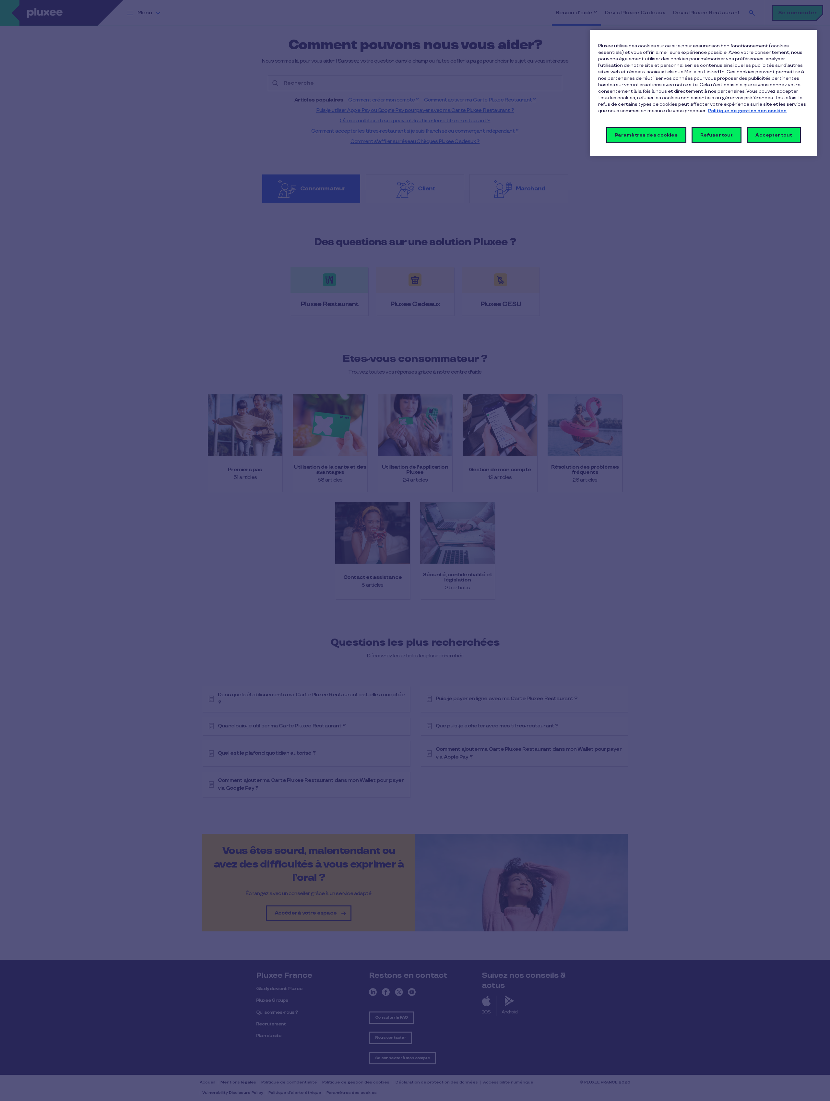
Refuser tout (716, 135)
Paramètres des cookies (646, 135)
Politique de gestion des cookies (747, 111)
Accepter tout (773, 135)
